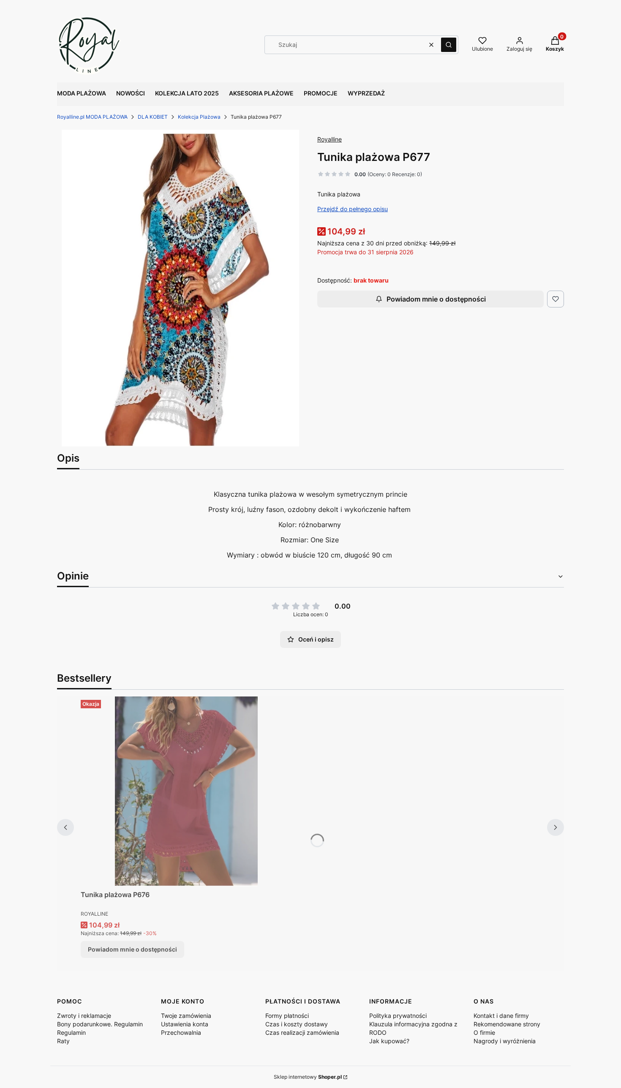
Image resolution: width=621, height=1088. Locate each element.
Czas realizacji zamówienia (302, 1032)
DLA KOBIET (153, 117)
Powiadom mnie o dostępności (436, 299)
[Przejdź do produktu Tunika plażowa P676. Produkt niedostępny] (186, 791)
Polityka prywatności (398, 1015)
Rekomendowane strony (507, 1024)
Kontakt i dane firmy (501, 1015)
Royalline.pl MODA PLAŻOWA (92, 117)
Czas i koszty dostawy (296, 1024)
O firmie (484, 1032)
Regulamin (71, 1032)
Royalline (329, 139)
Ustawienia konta (184, 1024)
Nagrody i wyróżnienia (505, 1040)
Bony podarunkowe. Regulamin (100, 1024)
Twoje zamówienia (186, 1015)
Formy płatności (287, 1015)
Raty (63, 1040)
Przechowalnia (181, 1032)
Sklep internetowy (308, 1077)
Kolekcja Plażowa (199, 117)
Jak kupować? (389, 1040)
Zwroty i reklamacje (84, 1015)
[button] (448, 45)
